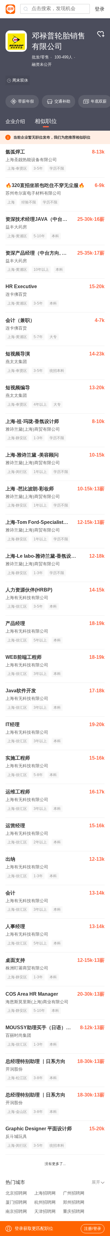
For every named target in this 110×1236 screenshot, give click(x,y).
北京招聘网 (16, 1193)
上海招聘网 (45, 1193)
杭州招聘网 (45, 1202)
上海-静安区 (17, 438)
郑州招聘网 (73, 1202)
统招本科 (57, 371)
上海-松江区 (17, 1078)
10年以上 (41, 269)
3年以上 (40, 674)
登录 (100, 9)
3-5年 (38, 168)
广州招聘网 (73, 1193)
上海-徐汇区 (17, 606)
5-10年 (39, 236)
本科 (55, 236)
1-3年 (38, 438)
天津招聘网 (45, 1211)
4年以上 (40, 404)
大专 (53, 337)
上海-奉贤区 (17, 168)
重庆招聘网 (73, 1211)
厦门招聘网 (16, 1202)
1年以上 (40, 472)
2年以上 (40, 842)
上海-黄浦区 (17, 236)
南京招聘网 (16, 1211)
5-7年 (38, 337)
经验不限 (28, 202)
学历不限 (57, 168)
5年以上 (40, 640)
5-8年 (38, 775)
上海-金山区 (17, 1112)
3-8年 (38, 1078)
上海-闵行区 (17, 472)
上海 (11, 202)
